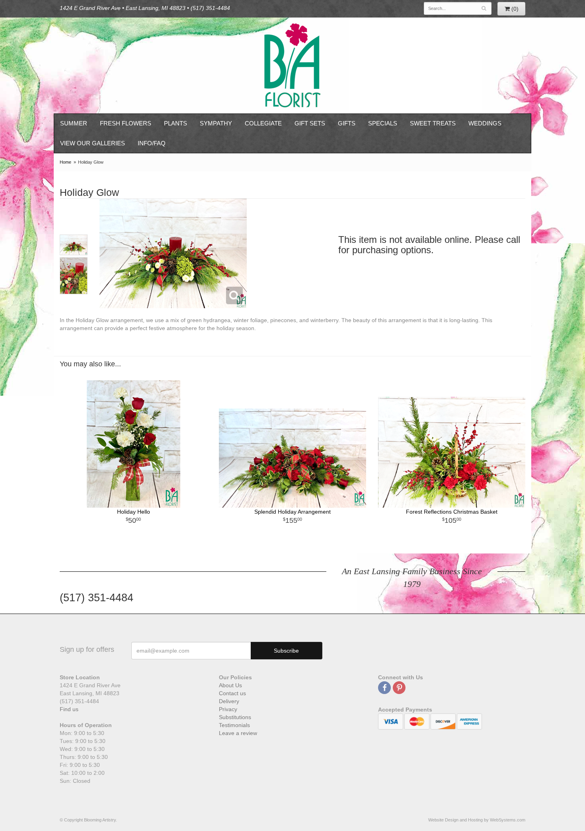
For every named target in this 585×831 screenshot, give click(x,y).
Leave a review (238, 733)
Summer (73, 123)
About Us (230, 685)
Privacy (228, 709)
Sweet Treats (433, 123)
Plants (175, 123)
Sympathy (216, 123)
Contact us (232, 693)
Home (65, 162)
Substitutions (235, 717)
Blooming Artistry (292, 65)
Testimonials (234, 725)
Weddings (484, 123)
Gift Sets (309, 123)
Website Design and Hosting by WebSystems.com (476, 819)
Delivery (229, 701)
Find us (69, 709)
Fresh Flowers (125, 123)
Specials (382, 123)
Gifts (346, 123)
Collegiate (263, 123)
